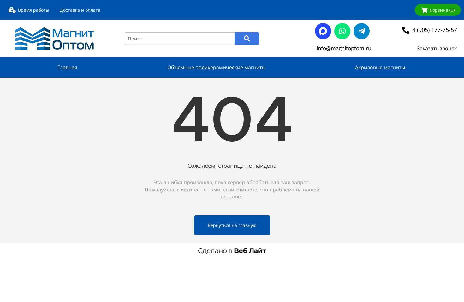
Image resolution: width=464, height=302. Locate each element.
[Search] (247, 38)
